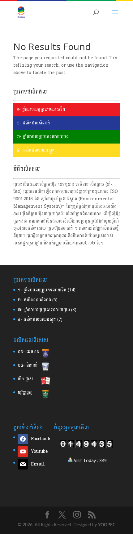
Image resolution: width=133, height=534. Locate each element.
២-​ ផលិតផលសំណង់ (34, 300)
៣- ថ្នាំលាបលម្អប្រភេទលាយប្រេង (42, 136)
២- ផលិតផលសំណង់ (33, 123)
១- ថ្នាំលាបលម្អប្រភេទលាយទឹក (40, 109)
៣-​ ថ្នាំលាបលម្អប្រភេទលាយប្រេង (44, 310)
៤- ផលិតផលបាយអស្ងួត (35, 150)
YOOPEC (106, 525)
